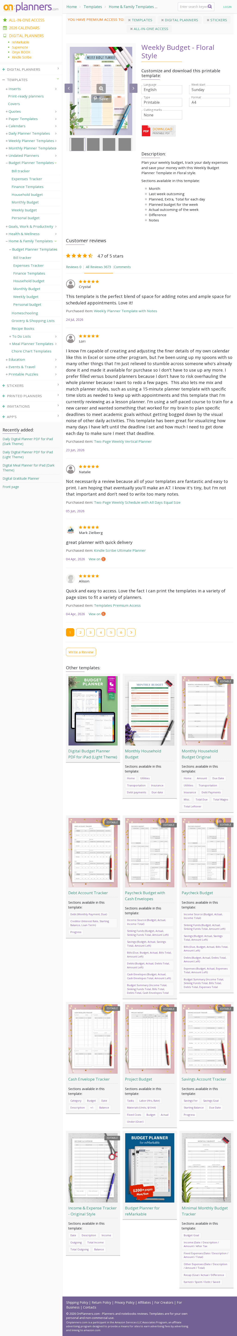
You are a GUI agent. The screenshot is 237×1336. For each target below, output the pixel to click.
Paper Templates (23, 118)
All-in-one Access (150, 28)
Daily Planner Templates (29, 133)
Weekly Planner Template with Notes (125, 311)
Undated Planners (24, 155)
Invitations (18, 406)
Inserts (15, 88)
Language (150, 84)
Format (196, 97)
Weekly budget (24, 210)
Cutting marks (153, 110)
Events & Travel (22, 366)
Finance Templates (28, 186)
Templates (93, 6)
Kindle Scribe (21, 57)
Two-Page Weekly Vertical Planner (123, 441)
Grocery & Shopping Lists (33, 320)
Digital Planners (181, 20)
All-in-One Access (26, 20)
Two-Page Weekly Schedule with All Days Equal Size (137, 502)
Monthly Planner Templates (32, 148)
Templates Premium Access (117, 605)
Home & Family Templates (131, 6)
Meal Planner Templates (32, 343)
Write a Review (81, 652)
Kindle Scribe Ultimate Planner (120, 550)
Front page (11, 487)
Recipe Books (23, 328)
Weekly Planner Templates (31, 140)
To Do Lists (21, 336)
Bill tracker (21, 171)
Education (17, 359)
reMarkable (20, 42)
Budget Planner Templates (31, 162)
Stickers (218, 20)
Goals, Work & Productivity (31, 226)
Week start (198, 84)
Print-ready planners (26, 96)
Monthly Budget (25, 202)
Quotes (15, 111)
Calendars (17, 126)
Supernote (20, 47)
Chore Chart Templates (31, 351)
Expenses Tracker (27, 178)
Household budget (27, 194)
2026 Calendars (24, 27)
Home (71, 6)
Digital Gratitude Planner (21, 478)
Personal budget (26, 217)
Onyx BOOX (21, 52)
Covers (14, 103)
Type (147, 97)
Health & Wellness (24, 233)
